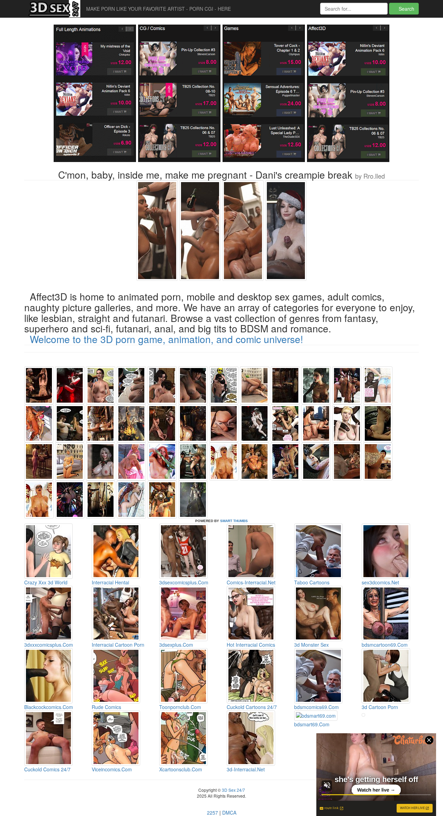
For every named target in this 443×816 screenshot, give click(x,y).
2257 (212, 812)
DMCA (229, 812)
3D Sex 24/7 (233, 790)
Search (405, 8)
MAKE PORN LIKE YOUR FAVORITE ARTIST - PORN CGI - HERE (158, 8)
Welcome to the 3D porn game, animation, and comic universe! (166, 339)
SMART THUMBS (234, 521)
